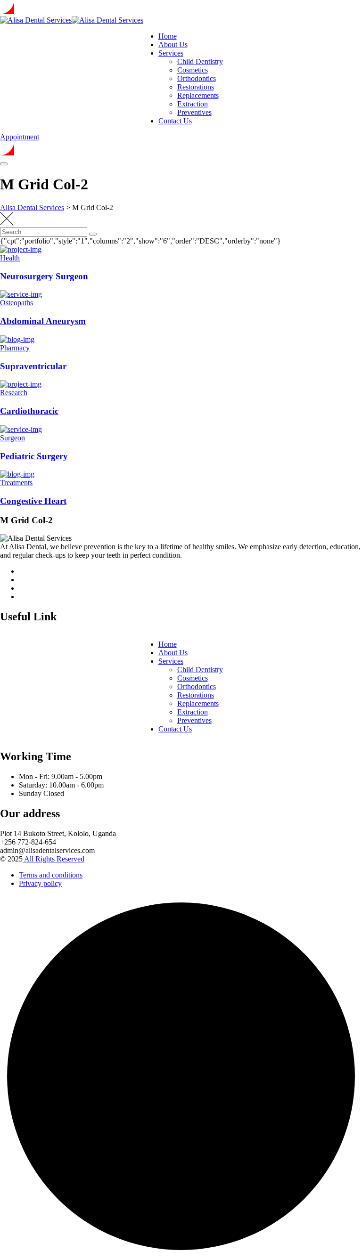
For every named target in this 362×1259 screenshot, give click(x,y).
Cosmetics (192, 70)
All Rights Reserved (53, 859)
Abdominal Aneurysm (43, 321)
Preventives (194, 112)
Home (167, 36)
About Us (173, 45)
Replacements (198, 95)
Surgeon (12, 438)
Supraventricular (33, 366)
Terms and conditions (50, 875)
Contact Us (175, 121)
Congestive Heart (33, 501)
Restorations (195, 87)
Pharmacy (15, 348)
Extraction (192, 104)
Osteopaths (16, 303)
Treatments (16, 483)
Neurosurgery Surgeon (44, 276)
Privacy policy (40, 883)
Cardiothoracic (29, 411)
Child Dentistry (200, 61)
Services (170, 53)
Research (13, 393)
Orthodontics (196, 78)
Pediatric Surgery (34, 456)
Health (10, 258)
